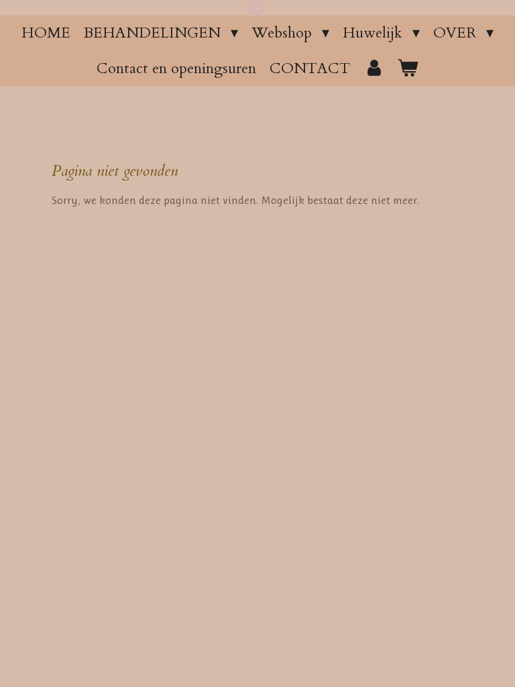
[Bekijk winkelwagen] (408, 69)
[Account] (374, 69)
